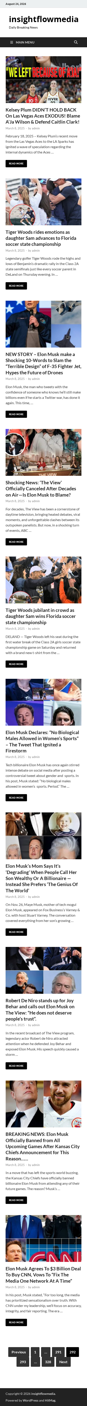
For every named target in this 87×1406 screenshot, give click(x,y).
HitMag (50, 1400)
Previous (19, 1352)
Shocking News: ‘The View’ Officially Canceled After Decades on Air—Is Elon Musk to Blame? (41, 488)
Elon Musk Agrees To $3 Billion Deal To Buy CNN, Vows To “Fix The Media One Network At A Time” (43, 1275)
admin (36, 128)
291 (58, 1352)
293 (23, 1362)
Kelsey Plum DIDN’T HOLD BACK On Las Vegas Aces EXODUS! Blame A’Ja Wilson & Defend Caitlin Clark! (43, 116)
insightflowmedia (44, 19)
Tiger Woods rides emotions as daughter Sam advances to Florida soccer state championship (41, 238)
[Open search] (75, 42)
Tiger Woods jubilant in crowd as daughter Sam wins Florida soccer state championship (41, 616)
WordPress (30, 1400)
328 (48, 1362)
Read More (15, 162)
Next (63, 1362)
